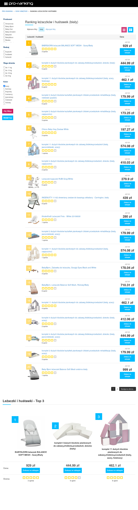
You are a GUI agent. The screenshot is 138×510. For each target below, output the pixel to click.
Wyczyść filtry (51, 29)
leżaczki (8, 57)
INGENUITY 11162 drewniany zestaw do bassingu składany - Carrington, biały (75, 197)
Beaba (8, 40)
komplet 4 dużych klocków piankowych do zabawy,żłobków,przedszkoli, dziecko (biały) (78, 62)
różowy (8, 102)
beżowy (8, 89)
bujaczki (9, 51)
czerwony (9, 94)
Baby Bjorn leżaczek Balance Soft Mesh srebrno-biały (64, 369)
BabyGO (9, 34)
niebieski (9, 100)
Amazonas (9, 23)
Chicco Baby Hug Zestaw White (55, 129)
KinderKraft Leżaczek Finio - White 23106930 (61, 216)
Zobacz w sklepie (127, 51)
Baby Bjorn (10, 26)
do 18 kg (9, 73)
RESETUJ (7, 117)
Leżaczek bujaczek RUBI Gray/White (57, 178)
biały (7, 86)
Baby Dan (9, 29)
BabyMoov (9, 37)
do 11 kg (9, 67)
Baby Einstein (11, 32)
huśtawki (9, 54)
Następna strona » (127, 389)
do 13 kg (9, 70)
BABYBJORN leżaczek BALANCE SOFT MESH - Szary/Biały (67, 45)
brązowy (9, 91)
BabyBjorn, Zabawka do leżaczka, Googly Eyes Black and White (69, 267)
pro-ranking (7, 11)
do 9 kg (8, 76)
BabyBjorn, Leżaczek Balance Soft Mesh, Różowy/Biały (65, 284)
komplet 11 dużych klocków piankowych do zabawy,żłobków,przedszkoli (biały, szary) (78, 302)
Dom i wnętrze (21, 11)
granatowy (9, 97)
